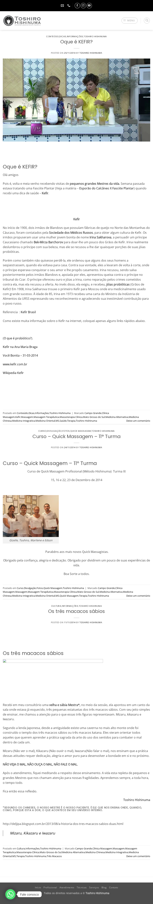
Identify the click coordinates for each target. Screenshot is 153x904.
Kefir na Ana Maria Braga (20, 347)
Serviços (94, 887)
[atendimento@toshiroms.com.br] (63, 5)
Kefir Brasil (28, 312)
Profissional (50, 887)
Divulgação (54, 430)
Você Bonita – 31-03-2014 (20, 355)
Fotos (66, 430)
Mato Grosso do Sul (94, 417)
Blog (104, 887)
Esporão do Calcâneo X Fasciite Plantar (106, 188)
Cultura (56, 605)
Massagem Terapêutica (46, 417)
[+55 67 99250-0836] (69, 5)
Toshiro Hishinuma (95, 36)
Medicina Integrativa (23, 420)
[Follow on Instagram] (83, 5)
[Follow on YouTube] (89, 5)
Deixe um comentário (138, 420)
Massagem (27, 417)
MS (57, 420)
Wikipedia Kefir (13, 373)
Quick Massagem (80, 430)
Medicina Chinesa (95, 852)
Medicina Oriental (45, 420)
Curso (42, 430)
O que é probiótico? (17, 338)
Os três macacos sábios (76, 611)
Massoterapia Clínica (71, 417)
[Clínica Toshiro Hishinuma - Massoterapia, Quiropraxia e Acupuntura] (22, 20)
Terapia (71, 420)
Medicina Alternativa (116, 417)
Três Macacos (54, 856)
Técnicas (82, 887)
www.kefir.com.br (15, 364)
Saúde (63, 420)
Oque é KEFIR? (76, 41)
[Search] (147, 21)
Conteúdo (52, 36)
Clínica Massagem (102, 848)
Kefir (18, 417)
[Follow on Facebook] (77, 5)
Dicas (62, 36)
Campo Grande (93, 413)
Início (38, 887)
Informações (75, 36)
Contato (113, 887)
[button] (129, 21)
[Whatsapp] (10, 894)
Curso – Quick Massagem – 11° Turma (76, 436)
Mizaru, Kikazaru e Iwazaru (32, 833)
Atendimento (67, 887)
